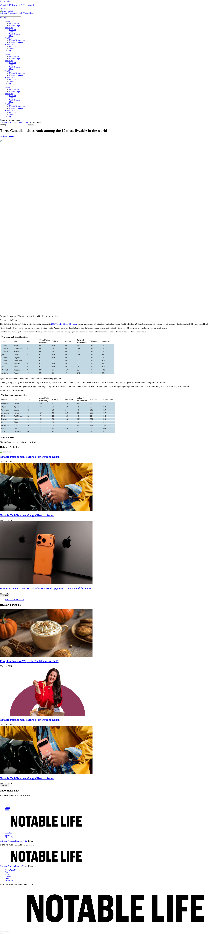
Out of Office (14, 56)
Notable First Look (16, 75)
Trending (8, 83)
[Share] (3, 931)
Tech (11, 65)
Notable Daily (10, 77)
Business (12, 63)
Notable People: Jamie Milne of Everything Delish (30, 456)
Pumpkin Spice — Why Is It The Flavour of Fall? (29, 661)
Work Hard (9, 61)
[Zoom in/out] (8, 931)
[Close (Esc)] (1, 931)
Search (2, 125)
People (7, 54)
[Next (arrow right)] (3, 933)
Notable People (14, 59)
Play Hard (8, 71)
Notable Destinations (17, 73)
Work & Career (14, 67)
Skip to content (5, 1)
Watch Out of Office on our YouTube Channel (17, 5)
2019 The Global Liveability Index (64, 324)
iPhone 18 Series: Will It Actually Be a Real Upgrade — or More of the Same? (46, 588)
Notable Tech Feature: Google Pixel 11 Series (27, 515)
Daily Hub (13, 79)
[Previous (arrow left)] (1, 933)
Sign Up (12, 81)
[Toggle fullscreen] (5, 931)
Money (11, 69)
